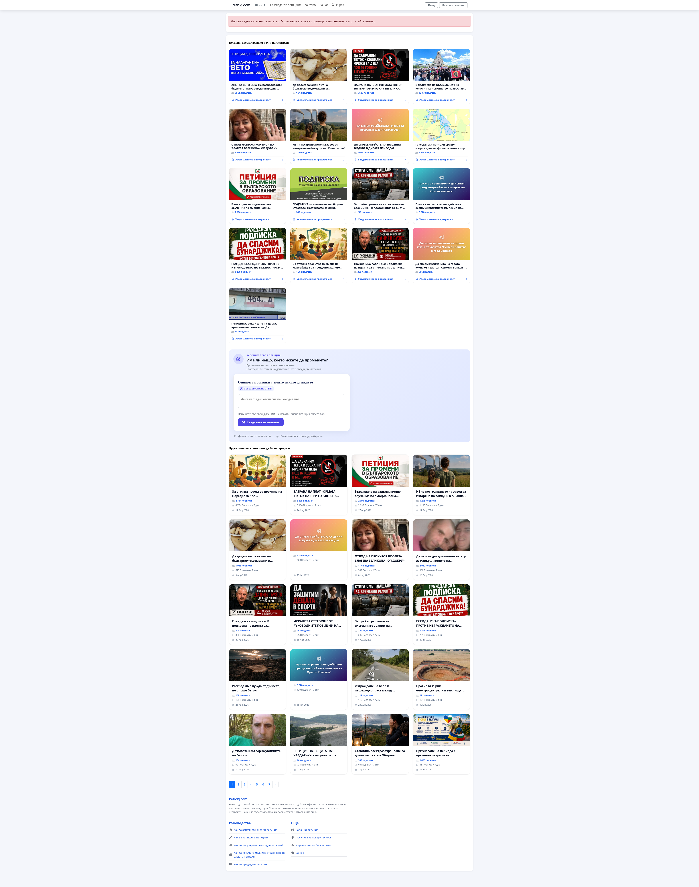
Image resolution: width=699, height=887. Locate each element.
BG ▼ (262, 4)
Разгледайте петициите (286, 5)
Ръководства (240, 823)
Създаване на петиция (263, 422)
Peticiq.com (241, 5)
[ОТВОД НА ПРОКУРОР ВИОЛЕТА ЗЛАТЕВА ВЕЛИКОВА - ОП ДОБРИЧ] (257, 136)
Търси (340, 5)
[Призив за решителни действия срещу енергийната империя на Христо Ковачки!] (441, 196)
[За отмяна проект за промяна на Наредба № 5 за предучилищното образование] (318, 255)
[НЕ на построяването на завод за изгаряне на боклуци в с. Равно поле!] (318, 136)
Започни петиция (453, 5)
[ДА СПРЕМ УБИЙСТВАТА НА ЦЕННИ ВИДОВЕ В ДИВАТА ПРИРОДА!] (380, 136)
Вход (431, 5)
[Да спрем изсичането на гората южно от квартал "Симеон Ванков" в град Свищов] (441, 255)
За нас (323, 5)
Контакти (311, 5)
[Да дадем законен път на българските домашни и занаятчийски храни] (318, 76)
